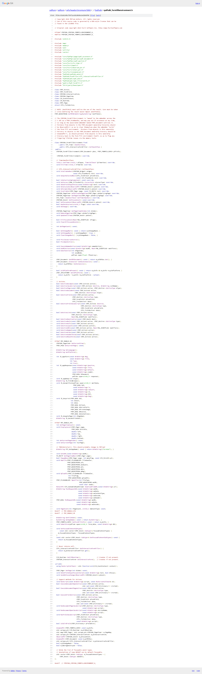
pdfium (52, 10)
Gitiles (13, 671)
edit (98, 15)
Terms (24, 671)
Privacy (18, 671)
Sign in (197, 3)
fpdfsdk (98, 10)
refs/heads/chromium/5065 (78, 10)
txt (193, 671)
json (198, 671)
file (92, 15)
